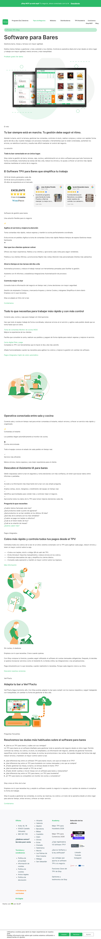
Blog (97, 23)
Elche (38, 842)
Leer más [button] (39, 204)
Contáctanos (9, 303)
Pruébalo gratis (9, 57)
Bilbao (38, 831)
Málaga (39, 859)
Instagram (77, 858)
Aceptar (64, 934)
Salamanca (40, 848)
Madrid (39, 826)
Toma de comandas (11, 330)
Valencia (39, 823)
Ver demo (19, 57)
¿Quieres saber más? (11, 526)
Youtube (78, 855)
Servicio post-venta (23, 842)
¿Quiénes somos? (22, 839)
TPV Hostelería (80, 20)
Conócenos (92, 20)
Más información (10, 565)
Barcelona (40, 829)
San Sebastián (41, 862)
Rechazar (76, 934)
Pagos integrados (10, 355)
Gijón (38, 837)
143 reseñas (21, 197)
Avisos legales (23, 874)
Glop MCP (89, 23)
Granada (39, 845)
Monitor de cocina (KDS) (28, 330)
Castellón (39, 834)
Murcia (38, 851)
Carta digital (8, 342)
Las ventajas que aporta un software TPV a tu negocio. (59, 860)
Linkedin (78, 852)
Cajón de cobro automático (28, 355)
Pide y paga (18, 342)
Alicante (39, 821)
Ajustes (88, 934)
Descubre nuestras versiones (15, 671)
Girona (38, 840)
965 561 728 (23, 834)
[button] (95, 195)
